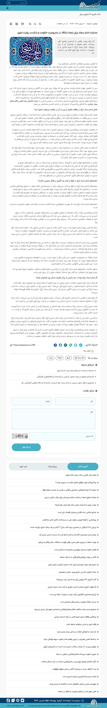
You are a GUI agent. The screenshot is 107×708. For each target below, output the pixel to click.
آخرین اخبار (83, 466)
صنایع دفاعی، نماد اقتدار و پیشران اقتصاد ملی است (77, 512)
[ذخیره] (16, 24)
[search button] (9, 3)
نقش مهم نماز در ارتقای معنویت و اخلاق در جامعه (77, 691)
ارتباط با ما (67, 700)
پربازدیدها (52, 466)
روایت (50, 358)
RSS (36, 700)
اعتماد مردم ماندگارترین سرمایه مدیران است (79, 676)
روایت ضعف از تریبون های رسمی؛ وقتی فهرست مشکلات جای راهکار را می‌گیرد (67, 542)
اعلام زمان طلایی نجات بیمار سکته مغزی (81, 475)
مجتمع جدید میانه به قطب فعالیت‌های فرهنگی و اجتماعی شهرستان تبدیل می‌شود (65, 609)
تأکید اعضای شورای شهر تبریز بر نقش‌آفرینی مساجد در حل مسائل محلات (68, 661)
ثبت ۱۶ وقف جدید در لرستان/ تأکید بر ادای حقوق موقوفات (74, 669)
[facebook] (55, 345)
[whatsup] (70, 345)
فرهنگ (89, 24)
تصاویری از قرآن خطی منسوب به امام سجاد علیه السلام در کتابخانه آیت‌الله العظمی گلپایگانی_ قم (58, 383)
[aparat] (18, 700)
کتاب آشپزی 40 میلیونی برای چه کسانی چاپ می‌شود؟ (80, 14)
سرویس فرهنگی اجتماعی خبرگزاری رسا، (74, 63)
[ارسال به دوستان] (22, 24)
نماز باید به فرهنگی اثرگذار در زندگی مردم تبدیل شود (76, 631)
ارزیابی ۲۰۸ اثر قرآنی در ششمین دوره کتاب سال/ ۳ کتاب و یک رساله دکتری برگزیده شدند (63, 527)
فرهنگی (95, 24)
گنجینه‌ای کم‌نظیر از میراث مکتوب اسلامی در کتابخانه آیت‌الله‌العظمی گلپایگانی (65, 376)
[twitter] (75, 345)
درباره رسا (76, 700)
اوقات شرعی (43, 700)
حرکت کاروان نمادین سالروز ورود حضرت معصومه (77, 572)
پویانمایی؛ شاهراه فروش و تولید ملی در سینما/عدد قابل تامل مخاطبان (69, 520)
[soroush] (60, 345)
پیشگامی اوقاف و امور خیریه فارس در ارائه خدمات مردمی (75, 617)
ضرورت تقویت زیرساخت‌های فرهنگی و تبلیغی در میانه (76, 654)
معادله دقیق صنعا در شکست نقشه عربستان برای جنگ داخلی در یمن (70, 497)
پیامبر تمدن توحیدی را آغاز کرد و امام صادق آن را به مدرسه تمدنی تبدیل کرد (67, 534)
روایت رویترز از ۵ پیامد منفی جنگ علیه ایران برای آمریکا (75, 505)
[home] (94, 703)
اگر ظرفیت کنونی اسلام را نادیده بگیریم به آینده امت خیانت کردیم (72, 587)
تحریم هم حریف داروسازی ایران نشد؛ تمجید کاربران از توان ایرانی (72, 564)
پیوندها (53, 700)
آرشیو (59, 700)
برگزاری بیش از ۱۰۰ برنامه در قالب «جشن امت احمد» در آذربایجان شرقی (69, 646)
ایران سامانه (10, 705)
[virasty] (13, 700)
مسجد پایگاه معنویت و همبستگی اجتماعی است (78, 602)
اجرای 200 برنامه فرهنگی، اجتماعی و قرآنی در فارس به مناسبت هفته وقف (69, 490)
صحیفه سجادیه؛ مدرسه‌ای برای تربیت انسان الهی (75, 370)
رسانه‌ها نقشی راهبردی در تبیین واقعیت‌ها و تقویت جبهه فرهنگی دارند (70, 639)
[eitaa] (8, 700)
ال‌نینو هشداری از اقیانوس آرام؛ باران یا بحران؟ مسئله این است (73, 594)
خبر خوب (23, 466)
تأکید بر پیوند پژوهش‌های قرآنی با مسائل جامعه (78, 557)
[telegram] (80, 345)
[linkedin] (65, 345)
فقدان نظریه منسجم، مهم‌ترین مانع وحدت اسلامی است (75, 549)
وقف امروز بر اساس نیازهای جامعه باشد (81, 624)
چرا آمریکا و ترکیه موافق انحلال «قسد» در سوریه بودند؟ (75, 482)
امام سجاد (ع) (79, 358)
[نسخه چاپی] (11, 24)
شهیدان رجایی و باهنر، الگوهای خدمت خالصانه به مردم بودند (72, 684)
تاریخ (68, 358)
